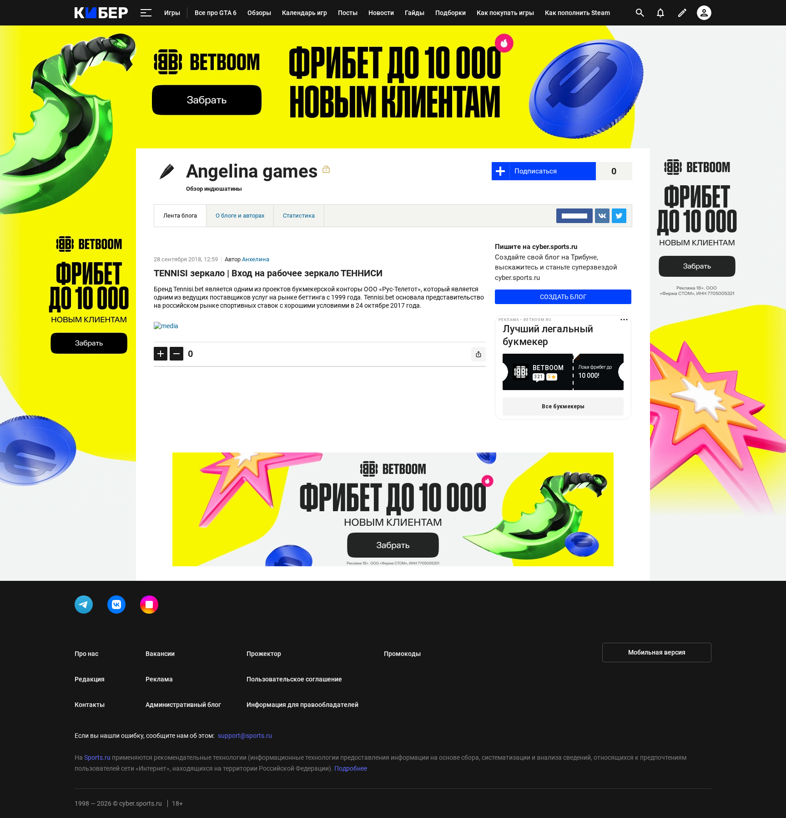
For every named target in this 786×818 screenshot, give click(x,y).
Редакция (90, 679)
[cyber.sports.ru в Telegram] (85, 606)
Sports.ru (97, 757)
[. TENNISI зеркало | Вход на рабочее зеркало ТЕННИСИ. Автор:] (320, 325)
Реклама (159, 679)
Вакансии (160, 653)
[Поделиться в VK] (602, 215)
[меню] (146, 13)
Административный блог (183, 704)
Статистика (299, 215)
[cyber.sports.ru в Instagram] (151, 606)
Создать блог (563, 296)
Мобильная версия (656, 652)
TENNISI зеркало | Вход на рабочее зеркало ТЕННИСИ (268, 273)
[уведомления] (660, 13)
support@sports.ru (245, 735)
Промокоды (402, 653)
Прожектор (264, 653)
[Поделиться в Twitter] (619, 215)
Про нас (86, 653)
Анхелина (255, 259)
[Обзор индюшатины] (165, 173)
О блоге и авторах (240, 215)
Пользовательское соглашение (294, 679)
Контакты (90, 704)
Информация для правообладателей (302, 704)
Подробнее (350, 768)
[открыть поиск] (640, 13)
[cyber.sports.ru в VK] (118, 606)
